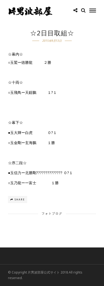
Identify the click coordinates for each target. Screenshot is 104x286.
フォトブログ (52, 213)
